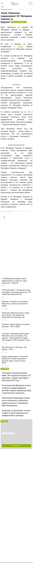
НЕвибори (8, 433)
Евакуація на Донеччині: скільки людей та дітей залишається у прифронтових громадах (16, 413)
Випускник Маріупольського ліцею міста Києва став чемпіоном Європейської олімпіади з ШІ (15, 315)
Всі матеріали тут (16, 445)
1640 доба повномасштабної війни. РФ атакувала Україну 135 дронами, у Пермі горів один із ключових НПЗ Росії (16, 377)
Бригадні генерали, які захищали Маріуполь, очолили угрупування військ (15, 303)
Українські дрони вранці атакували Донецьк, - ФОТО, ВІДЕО (16, 325)
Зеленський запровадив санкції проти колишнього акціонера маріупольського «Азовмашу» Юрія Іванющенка (16, 402)
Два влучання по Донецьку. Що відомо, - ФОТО (14, 348)
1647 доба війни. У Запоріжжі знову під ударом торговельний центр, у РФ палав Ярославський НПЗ (16, 292)
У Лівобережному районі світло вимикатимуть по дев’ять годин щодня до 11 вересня (14, 280)
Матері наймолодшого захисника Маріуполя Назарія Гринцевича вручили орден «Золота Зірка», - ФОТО (15, 359)
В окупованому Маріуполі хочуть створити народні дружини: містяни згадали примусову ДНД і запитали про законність (16, 389)
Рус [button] (31, 3)
